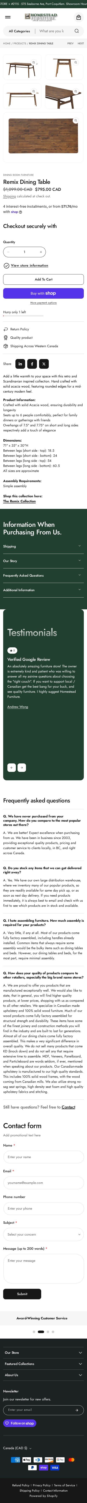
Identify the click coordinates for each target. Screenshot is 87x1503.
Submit (22, 1294)
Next (81, 43)
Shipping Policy (29, 1490)
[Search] (76, 30)
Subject (10, 1222)
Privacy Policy (41, 1485)
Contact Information (55, 1490)
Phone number (14, 1196)
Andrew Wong (17, 706)
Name (9, 1145)
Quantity (9, 242)
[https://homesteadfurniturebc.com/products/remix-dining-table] (20, 364)
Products (20, 43)
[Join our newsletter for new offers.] (77, 1410)
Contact (68, 1107)
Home (7, 43)
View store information (29, 265)
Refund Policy (20, 1485)
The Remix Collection (19, 501)
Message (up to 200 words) (25, 1248)
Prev (70, 43)
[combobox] (59, 31)
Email (8, 1171)
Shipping (9, 196)
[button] (7, 17)
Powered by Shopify (44, 1496)
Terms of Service (64, 1485)
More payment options (43, 303)
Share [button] (7, 363)
